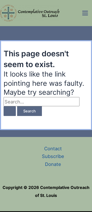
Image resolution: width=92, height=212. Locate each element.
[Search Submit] (10, 111)
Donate (53, 164)
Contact (53, 148)
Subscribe (53, 156)
